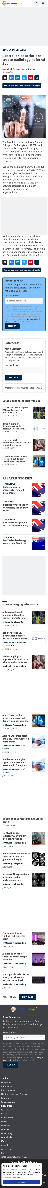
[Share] (11, 77)
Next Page (27, 997)
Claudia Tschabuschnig (15, 666)
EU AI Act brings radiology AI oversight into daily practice (14, 836)
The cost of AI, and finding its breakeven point (13, 936)
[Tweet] (24, 77)
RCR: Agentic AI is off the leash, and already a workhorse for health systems (15, 977)
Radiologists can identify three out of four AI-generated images (16, 856)
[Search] (36, 3)
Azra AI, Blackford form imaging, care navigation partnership (15, 739)
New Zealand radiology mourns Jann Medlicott (14, 542)
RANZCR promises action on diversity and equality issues (15, 507)
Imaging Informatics (14, 50)
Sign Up (12, 326)
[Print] (4, 77)
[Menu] (43, 3)
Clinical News (8, 484)
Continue (13, 378)
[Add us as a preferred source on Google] (36, 77)
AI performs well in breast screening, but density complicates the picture (14, 459)
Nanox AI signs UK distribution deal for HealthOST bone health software (13, 426)
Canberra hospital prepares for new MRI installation (13, 490)
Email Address (12, 296)
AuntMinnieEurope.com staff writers (19, 69)
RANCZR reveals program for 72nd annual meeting (15, 524)
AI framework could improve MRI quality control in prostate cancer (15, 410)
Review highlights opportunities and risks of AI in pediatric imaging (15, 442)
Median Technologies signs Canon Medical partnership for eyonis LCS (14, 762)
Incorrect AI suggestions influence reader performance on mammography (15, 877)
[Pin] (30, 77)
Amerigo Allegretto (14, 622)
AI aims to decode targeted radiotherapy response (14, 956)
